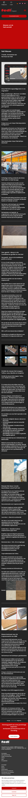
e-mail (11, 4)
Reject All (14, 795)
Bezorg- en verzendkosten (7, 770)
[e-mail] (11, 2)
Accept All (14, 788)
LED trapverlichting (5, 754)
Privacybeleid (4, 760)
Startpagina (4, 753)
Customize (14, 791)
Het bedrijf (3, 764)
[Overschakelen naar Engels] (25, 3)
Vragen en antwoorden (6, 756)
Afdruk (3, 757)
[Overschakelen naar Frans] (22, 3)
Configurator (4, 4)
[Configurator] (4, 2)
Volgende (19, 720)
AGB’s (2, 759)
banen (2, 766)
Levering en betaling (5, 773)
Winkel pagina (4, 769)
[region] (14, 787)
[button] (25, 10)
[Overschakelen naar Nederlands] (20, 3)
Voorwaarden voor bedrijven (7, 772)
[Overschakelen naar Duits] (17, 3)
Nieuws (3, 767)
